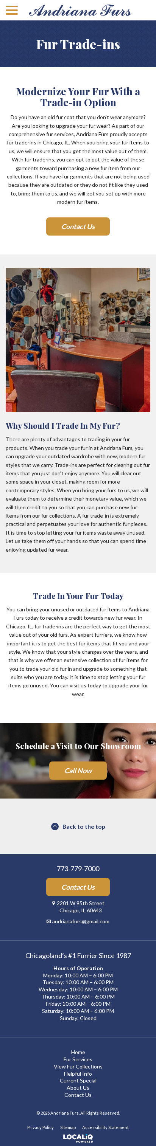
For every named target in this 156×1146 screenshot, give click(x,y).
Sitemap (68, 1127)
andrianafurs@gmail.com (80, 921)
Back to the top (83, 826)
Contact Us (78, 226)
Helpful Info (78, 1073)
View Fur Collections (78, 1066)
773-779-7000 (78, 869)
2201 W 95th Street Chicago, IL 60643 (81, 906)
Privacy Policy (40, 1127)
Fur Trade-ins (78, 43)
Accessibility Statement (105, 1127)
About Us (78, 1087)
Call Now (78, 770)
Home (78, 1052)
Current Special (78, 1080)
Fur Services (78, 1059)
